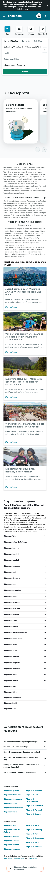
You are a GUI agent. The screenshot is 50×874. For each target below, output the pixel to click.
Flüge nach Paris (9, 572)
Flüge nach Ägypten (34, 814)
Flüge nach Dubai (10, 675)
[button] (47, 5)
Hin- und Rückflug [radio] (11, 41)
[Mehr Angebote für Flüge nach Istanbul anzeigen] (45, 560)
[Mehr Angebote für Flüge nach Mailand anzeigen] (45, 656)
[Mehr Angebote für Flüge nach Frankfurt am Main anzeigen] (45, 632)
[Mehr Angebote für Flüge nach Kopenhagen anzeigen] (45, 638)
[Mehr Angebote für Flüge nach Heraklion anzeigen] (45, 602)
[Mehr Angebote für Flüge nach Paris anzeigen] (45, 572)
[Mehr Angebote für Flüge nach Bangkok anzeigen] (45, 554)
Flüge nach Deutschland (12, 799)
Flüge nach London (11, 548)
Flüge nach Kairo (10, 692)
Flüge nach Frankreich (34, 806)
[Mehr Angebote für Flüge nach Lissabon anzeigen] (45, 614)
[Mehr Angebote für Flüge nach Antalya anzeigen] (45, 650)
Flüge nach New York (11, 608)
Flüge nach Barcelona (11, 566)
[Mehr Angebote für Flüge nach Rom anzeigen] (45, 584)
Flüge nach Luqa (9, 686)
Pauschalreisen (19, 858)
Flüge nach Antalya (10, 650)
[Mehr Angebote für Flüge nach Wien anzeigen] (45, 536)
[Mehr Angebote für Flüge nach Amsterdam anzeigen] (45, 590)
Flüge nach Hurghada (11, 662)
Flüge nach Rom (9, 584)
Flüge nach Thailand (34, 790)
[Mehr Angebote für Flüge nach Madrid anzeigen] (45, 680)
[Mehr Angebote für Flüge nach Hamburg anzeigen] (45, 578)
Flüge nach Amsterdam (12, 590)
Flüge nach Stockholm (12, 698)
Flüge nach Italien (10, 803)
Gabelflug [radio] (38, 41)
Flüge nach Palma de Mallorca (15, 542)
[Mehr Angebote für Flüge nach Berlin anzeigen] (45, 596)
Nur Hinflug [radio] (26, 41)
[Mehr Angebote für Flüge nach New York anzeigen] (45, 608)
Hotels (10, 858)
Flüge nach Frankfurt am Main (15, 632)
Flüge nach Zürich (10, 703)
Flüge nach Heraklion (11, 602)
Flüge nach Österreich (12, 795)
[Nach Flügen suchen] (7, 29)
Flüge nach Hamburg (11, 578)
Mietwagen (33, 858)
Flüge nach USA (32, 795)
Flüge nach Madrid (10, 681)
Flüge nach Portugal (34, 810)
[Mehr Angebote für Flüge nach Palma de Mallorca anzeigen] (45, 542)
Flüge (5, 858)
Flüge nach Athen (10, 620)
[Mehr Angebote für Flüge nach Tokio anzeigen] (45, 644)
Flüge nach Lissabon (11, 614)
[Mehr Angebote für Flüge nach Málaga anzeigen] (45, 626)
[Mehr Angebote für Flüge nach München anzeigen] (45, 668)
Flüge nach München (11, 669)
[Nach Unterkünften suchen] (19, 29)
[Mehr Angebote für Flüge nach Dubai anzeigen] (45, 674)
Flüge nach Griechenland (13, 808)
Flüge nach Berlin (10, 596)
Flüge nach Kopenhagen (13, 638)
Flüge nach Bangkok (11, 554)
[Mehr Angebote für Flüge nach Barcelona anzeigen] (45, 566)
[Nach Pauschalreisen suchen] (43, 29)
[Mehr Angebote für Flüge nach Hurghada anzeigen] (45, 662)
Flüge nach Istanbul (11, 560)
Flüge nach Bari (9, 709)
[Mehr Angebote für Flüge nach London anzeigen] (45, 548)
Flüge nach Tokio (10, 644)
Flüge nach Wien (10, 536)
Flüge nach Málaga (10, 626)
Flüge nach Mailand (11, 656)
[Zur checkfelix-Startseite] (15, 16)
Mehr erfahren (11, 307)
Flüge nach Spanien (11, 790)
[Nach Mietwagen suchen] (31, 29)
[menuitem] (7, 30)
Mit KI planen (15, 104)
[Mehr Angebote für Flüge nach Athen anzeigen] (45, 620)
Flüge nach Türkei (10, 812)
